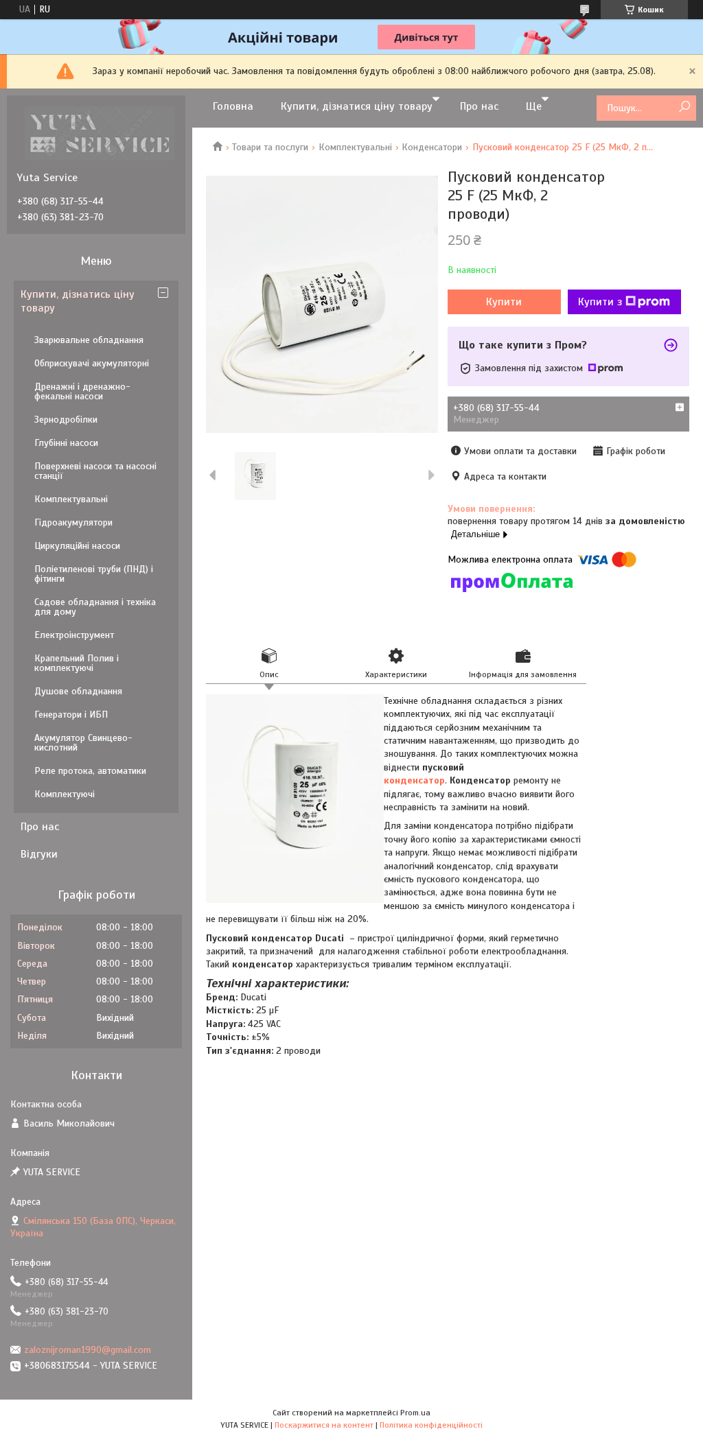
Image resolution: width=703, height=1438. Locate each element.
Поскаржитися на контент (324, 1425)
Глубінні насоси (66, 443)
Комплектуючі (64, 794)
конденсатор (414, 780)
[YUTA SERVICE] (99, 133)
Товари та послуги (270, 147)
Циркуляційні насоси (77, 546)
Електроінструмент (74, 635)
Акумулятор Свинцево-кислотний (83, 742)
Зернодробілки (65, 419)
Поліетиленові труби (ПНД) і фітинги (93, 574)
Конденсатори (432, 147)
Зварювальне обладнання (88, 340)
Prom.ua (415, 1412)
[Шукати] (684, 107)
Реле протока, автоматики (90, 771)
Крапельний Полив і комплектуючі (76, 663)
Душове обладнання (78, 691)
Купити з (600, 302)
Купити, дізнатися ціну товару (357, 106)
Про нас (479, 106)
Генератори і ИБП (71, 714)
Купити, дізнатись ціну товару (78, 301)
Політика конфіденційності (431, 1425)
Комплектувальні (355, 147)
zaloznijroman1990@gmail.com (87, 1350)
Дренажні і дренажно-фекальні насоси (82, 391)
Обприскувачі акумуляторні (91, 363)
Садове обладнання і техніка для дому (95, 606)
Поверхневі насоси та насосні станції (95, 471)
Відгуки (39, 854)
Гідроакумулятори (73, 522)
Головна (233, 106)
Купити (504, 302)
